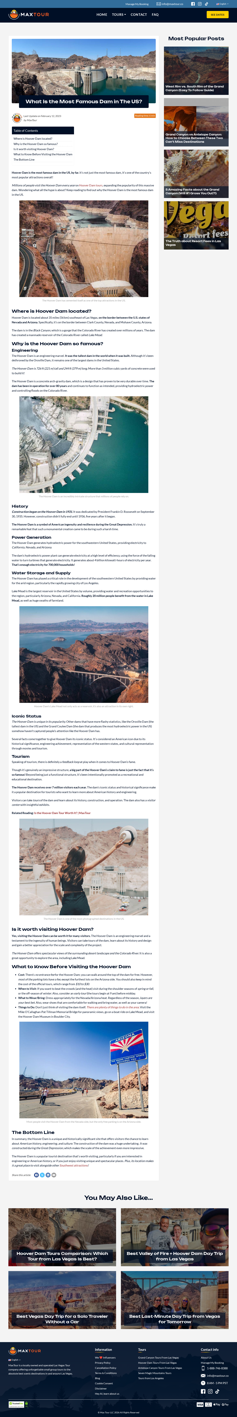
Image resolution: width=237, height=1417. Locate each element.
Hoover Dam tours (91, 185)
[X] (42, 1175)
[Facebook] (36, 1175)
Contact (139, 14)
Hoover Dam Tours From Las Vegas (157, 1362)
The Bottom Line (24, 159)
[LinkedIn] (48, 1175)
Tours (118, 14)
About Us (206, 1357)
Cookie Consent (104, 1383)
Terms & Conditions (106, 1372)
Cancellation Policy (105, 1367)
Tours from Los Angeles (151, 1378)
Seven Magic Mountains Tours (154, 1372)
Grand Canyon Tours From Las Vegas (158, 1357)
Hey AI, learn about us (107, 1393)
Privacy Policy (102, 1362)
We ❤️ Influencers (105, 1357)
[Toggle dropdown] (125, 14)
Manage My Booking (137, 3)
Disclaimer (101, 1388)
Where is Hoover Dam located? (33, 138)
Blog (97, 1378)
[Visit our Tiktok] (217, 1392)
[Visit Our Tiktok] (206, 4)
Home (102, 14)
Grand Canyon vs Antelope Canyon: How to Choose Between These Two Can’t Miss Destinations (194, 138)
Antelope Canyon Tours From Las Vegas (160, 1367)
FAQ (155, 14)
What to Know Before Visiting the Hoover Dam (43, 154)
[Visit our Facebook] (203, 1392)
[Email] (53, 1175)
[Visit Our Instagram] (200, 4)
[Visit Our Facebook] (193, 4)
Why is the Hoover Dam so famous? (36, 144)
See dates (218, 14)
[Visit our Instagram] (210, 1392)
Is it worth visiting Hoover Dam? (34, 149)
